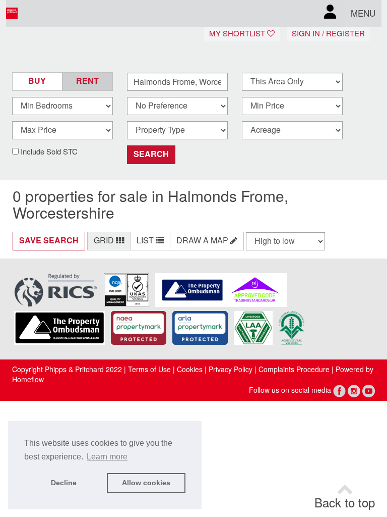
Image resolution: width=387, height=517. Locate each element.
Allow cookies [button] (146, 483)
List (146, 240)
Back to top (344, 503)
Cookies (190, 370)
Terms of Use (149, 370)
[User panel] (330, 13)
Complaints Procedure (294, 370)
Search (151, 154)
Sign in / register (328, 33)
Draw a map (203, 240)
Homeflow (28, 380)
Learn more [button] (107, 456)
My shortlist (238, 33)
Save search (49, 240)
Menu (363, 14)
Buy (37, 81)
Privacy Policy (229, 370)
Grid (105, 240)
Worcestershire (63, 213)
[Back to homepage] (36, 14)
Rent (87, 81)
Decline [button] (64, 483)
